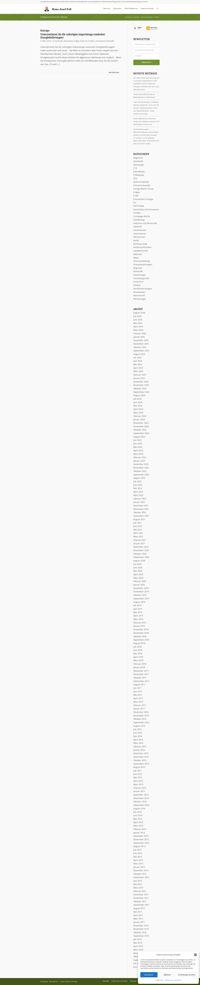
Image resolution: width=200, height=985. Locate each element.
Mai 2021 (137, 530)
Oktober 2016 (139, 719)
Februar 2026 (139, 334)
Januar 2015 (139, 791)
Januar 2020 (139, 585)
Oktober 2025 (139, 347)
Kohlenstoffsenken (142, 247)
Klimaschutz (139, 237)
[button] (195, 955)
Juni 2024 (137, 402)
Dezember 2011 (140, 895)
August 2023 (139, 437)
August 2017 (139, 685)
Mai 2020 (137, 571)
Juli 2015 (137, 771)
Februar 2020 (139, 581)
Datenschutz (169, 980)
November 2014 (141, 798)
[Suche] (157, 9)
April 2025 (138, 368)
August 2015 (139, 767)
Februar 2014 (139, 829)
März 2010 (138, 950)
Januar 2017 (139, 709)
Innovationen (139, 230)
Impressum (177, 980)
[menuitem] (107, 9)
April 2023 (138, 451)
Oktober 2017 (139, 678)
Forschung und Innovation (146, 210)
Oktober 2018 (139, 637)
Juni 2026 (137, 320)
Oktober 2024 (139, 389)
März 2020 (138, 578)
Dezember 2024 (140, 382)
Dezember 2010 (140, 926)
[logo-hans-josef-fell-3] (57, 9)
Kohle (136, 241)
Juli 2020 (137, 564)
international (100, 41)
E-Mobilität (138, 175)
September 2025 (141, 351)
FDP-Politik (138, 206)
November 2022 (141, 468)
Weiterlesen (114, 72)
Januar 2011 (139, 922)
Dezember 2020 (140, 547)
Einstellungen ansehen (186, 975)
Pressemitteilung (141, 261)
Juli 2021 (137, 523)
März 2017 (138, 702)
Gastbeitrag (139, 220)
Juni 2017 (137, 692)
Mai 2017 (137, 695)
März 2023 (138, 454)
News (136, 258)
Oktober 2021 (139, 513)
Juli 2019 (137, 606)
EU (86, 41)
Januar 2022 (139, 502)
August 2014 (139, 809)
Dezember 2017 (140, 671)
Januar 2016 (139, 750)
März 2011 (138, 919)
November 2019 (141, 592)
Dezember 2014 (140, 795)
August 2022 (139, 478)
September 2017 (141, 681)
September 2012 (141, 878)
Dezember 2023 (140, 423)
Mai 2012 (137, 884)
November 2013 (141, 840)
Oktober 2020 (139, 554)
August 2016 (139, 726)
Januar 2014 (139, 833)
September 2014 (141, 805)
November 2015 (141, 757)
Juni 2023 (137, 444)
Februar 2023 (139, 458)
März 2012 (138, 888)
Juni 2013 (137, 853)
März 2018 (138, 661)
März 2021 (138, 537)
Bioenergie (138, 165)
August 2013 (139, 846)
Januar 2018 (139, 668)
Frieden (91, 41)
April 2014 (138, 822)
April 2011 (138, 915)
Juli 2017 (137, 688)
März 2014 (138, 826)
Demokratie (68, 41)
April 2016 (138, 740)
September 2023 (141, 433)
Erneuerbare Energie (143, 199)
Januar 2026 (139, 337)
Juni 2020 (137, 568)
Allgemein (138, 158)
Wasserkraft (139, 292)
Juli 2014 (137, 812)
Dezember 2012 (140, 871)
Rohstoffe (110, 41)
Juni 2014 (137, 816)
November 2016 (141, 716)
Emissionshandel (141, 186)
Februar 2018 (139, 664)
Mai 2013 (137, 857)
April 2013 (138, 860)
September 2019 (141, 599)
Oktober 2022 (139, 471)
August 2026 (139, 313)
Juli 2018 (137, 647)
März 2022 (138, 495)
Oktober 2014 (139, 802)
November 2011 (141, 898)
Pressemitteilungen (142, 265)
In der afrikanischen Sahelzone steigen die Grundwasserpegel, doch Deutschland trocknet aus (146, 121)
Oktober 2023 (139, 430)
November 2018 (141, 633)
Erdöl (82, 41)
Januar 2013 (139, 867)
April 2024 (138, 409)
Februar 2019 (139, 623)
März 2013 (138, 864)
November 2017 (141, 674)
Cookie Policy (159, 980)
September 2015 (141, 764)
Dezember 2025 (140, 340)
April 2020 (138, 575)
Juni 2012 (137, 881)
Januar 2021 (139, 544)
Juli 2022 (137, 482)
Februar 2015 (139, 788)
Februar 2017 (139, 705)
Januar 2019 (139, 626)
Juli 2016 (137, 730)
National (137, 254)
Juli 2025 (137, 358)
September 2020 (141, 557)
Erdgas (76, 41)
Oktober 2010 (139, 933)
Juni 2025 (137, 361)
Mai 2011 (137, 912)
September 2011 (141, 905)
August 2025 (139, 354)
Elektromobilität (141, 182)
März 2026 (138, 330)
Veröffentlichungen (142, 289)
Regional (137, 268)
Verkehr (137, 285)
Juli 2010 (137, 939)
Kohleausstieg (140, 244)
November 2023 (141, 427)
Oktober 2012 (139, 874)
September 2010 (141, 936)
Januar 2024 (139, 420)
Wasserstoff (139, 296)
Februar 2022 (139, 499)
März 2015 (138, 785)
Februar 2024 (139, 416)
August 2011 (139, 908)
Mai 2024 (137, 406)
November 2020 (141, 550)
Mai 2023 (137, 447)
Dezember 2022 (140, 464)
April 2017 (138, 698)
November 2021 (141, 509)
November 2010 (141, 929)
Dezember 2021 (140, 506)
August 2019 (139, 602)
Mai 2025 (137, 365)
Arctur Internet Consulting (69, 981)
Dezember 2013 (140, 836)
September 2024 (141, 392)
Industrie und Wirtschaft (145, 223)
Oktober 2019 (139, 595)
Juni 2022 (137, 485)
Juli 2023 (137, 440)
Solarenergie (139, 275)
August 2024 (139, 396)
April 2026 (138, 327)
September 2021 (141, 516)
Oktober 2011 (139, 902)
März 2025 (138, 371)
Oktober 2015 (139, 760)
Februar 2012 (139, 891)
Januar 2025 (139, 378)
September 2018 (141, 640)
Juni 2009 (137, 967)
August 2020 (139, 561)
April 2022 (138, 492)
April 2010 (138, 946)
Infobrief (137, 227)
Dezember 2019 (140, 588)
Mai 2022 (137, 488)
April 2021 (138, 533)
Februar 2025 (139, 375)
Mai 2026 (137, 323)
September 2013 (141, 843)
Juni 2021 (137, 526)
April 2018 (138, 657)
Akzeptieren (148, 975)
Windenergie (139, 299)
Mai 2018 (137, 654)
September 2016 (141, 723)
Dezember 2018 (140, 630)
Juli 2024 (137, 399)
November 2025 (141, 344)
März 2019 (138, 619)
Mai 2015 (137, 778)
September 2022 (141, 475)
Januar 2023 (139, 461)
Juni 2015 (137, 774)
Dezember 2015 (140, 754)
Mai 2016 (137, 736)
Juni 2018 (137, 650)
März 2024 (138, 413)
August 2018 (139, 643)
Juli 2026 (137, 316)
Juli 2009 (137, 964)
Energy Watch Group (143, 189)
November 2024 (141, 385)
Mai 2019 (137, 612)
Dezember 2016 (140, 712)
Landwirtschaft (140, 251)
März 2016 (138, 743)
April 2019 (138, 616)
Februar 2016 (139, 747)
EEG (135, 179)
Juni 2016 (137, 733)
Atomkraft (59, 41)
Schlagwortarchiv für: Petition (53, 17)
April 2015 (138, 781)
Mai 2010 (137, 943)
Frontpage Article (141, 216)
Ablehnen (167, 975)
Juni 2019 (137, 609)
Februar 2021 (139, 540)
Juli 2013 (137, 850)
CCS (135, 168)
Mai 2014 (137, 819)
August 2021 (139, 520)
